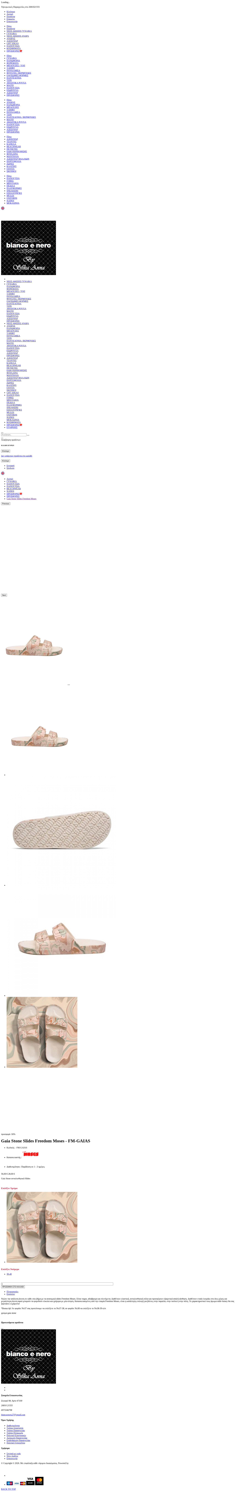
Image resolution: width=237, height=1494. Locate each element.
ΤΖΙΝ (9, 80)
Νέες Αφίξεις (12, 1456)
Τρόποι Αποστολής (15, 1428)
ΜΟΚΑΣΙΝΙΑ (13, 203)
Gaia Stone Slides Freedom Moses (21, 499)
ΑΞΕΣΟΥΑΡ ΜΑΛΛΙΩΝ (18, 159)
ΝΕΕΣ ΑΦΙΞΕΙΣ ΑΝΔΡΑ (18, 36)
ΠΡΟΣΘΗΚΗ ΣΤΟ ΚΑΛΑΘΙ (13, 1287)
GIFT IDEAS (13, 43)
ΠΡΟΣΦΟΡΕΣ (13, 95)
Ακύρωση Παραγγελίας (17, 1438)
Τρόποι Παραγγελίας (16, 1430)
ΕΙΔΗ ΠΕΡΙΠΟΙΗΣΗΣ (17, 151)
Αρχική (10, 14)
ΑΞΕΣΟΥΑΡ (12, 41)
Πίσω (9, 26)
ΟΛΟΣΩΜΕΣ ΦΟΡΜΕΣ (17, 75)
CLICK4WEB (76, 1463)
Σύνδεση (10, 468)
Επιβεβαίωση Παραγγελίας (18, 1440)
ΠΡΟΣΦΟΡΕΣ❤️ (14, 51)
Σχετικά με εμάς (14, 1453)
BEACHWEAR (14, 146)
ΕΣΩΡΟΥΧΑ (13, 90)
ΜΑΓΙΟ (10, 85)
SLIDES (10, 200)
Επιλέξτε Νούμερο (10, 1269)
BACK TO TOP (8, 1489)
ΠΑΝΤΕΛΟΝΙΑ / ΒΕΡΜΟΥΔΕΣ (21, 117)
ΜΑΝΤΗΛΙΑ (13, 156)
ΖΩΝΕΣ (10, 164)
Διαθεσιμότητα (13, 1425)
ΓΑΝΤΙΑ (11, 169)
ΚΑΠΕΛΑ (11, 144)
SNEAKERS (12, 191)
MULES (10, 195)
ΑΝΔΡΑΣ (11, 38)
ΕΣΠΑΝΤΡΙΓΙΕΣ (14, 193)
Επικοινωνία (12, 1458)
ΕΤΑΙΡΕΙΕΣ (12, 427)
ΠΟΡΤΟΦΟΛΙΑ (14, 161)
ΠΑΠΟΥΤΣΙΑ (13, 46)
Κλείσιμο (11, 11)
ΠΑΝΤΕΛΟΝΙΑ (14, 78)
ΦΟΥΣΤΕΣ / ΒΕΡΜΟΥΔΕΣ (19, 73)
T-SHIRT (11, 68)
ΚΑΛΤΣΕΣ (11, 166)
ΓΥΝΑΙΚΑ (12, 33)
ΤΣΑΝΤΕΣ (11, 141)
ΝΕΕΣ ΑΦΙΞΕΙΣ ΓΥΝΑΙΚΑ (19, 31)
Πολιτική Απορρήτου (16, 1443)
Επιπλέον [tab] (11, 1294)
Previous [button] (5, 504)
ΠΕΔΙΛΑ (11, 186)
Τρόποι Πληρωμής (15, 1433)
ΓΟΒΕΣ (10, 181)
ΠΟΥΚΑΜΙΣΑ (13, 70)
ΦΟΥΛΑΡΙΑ (12, 154)
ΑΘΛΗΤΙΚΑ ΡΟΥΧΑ (16, 83)
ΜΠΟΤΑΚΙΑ (13, 183)
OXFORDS (12, 198)
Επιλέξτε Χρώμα (9, 1188)
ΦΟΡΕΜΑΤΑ (13, 63)
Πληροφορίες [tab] (12, 1291)
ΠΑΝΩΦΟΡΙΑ (13, 60)
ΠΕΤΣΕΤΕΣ (12, 149)
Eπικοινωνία (12, 21)
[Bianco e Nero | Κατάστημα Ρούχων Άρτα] (28, 1383)
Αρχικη (10, 479)
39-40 (9, 1274)
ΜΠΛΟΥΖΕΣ (13, 107)
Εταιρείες (11, 19)
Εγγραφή (10, 465)
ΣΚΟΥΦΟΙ (11, 171)
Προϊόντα (11, 16)
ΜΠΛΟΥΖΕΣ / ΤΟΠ (16, 65)
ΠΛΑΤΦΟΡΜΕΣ (14, 188)
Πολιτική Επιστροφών (16, 1435)
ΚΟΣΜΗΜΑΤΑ (14, 48)
